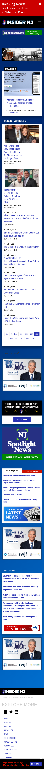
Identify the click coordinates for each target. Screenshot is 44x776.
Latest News (32, 471)
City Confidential (10, 742)
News (6, 734)
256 (26, 334)
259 (11, 338)
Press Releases (9, 570)
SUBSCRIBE (22, 420)
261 (22, 338)
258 (36, 334)
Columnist (8, 754)
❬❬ (7, 334)
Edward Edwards (10, 750)
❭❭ (33, 338)
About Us (7, 723)
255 (21, 334)
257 (31, 334)
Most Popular (12, 471)
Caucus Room (9, 746)
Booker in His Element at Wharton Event (17, 8)
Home (6, 719)
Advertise (7, 726)
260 (16, 338)
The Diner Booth (12, 112)
